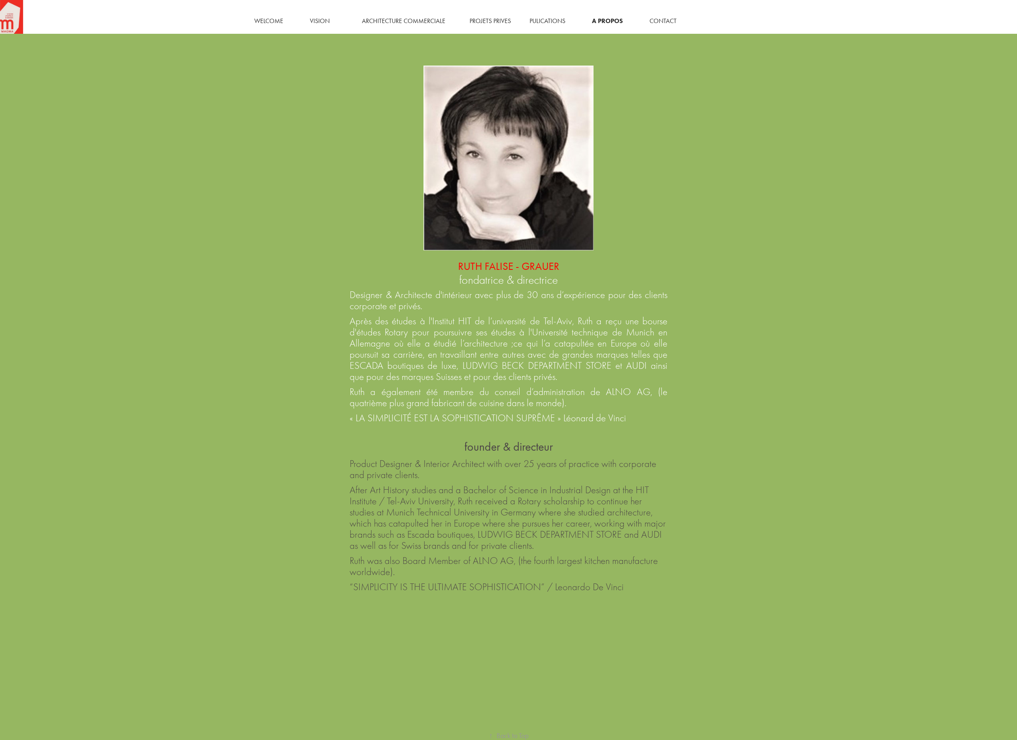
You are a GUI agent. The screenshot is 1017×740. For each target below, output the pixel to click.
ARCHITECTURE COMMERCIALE (403, 21)
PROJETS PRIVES (490, 21)
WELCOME (268, 21)
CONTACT (663, 21)
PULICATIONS (547, 21)
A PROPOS (607, 21)
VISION (320, 21)
